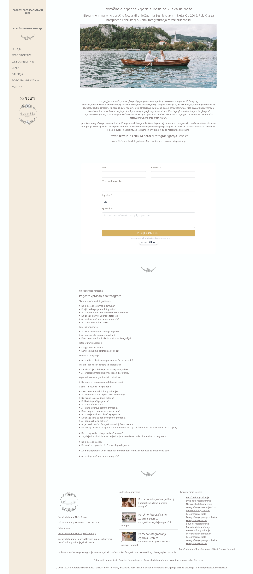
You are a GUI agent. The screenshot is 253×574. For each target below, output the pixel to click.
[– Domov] (28, 115)
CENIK (15, 68)
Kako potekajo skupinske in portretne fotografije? (106, 338)
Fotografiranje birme (196, 520)
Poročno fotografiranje (197, 497)
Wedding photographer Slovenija (186, 559)
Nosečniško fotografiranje (199, 503)
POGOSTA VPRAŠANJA (25, 80)
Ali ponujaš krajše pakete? (94, 420)
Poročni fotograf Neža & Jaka (72, 516)
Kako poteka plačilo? (91, 441)
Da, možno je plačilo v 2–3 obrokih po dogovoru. (106, 445)
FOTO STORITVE (21, 55)
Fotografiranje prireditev (198, 533)
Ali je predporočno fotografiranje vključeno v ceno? (107, 424)
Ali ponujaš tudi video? (92, 404)
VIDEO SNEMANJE (23, 61)
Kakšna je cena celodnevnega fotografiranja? (103, 417)
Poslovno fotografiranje (198, 510)
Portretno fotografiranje (198, 527)
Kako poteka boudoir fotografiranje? (99, 391)
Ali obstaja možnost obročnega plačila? (101, 414)
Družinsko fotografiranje (198, 500)
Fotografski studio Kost (105, 559)
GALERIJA (17, 74)
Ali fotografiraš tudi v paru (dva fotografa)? (103, 394)
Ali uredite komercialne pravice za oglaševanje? (105, 372)
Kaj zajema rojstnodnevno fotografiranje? (102, 381)
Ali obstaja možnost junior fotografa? (100, 318)
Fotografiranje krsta (196, 513)
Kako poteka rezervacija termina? (98, 305)
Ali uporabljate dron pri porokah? (98, 334)
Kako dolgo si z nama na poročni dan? (100, 411)
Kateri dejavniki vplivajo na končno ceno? (102, 433)
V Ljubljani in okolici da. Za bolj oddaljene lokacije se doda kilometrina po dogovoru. (123, 436)
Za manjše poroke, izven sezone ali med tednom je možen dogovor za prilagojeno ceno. (125, 450)
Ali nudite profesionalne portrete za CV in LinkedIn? (107, 360)
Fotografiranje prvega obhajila (201, 517)
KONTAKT (18, 86)
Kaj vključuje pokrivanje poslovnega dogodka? (104, 369)
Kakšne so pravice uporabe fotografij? (100, 315)
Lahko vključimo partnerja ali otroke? (100, 350)
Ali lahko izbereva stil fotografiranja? (99, 407)
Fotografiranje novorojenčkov (201, 507)
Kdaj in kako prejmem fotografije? (98, 309)
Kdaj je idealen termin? (92, 347)
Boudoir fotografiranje (197, 523)
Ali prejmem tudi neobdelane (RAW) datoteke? (104, 312)
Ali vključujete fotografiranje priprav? (100, 331)
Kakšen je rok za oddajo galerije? (97, 397)
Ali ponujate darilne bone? (94, 322)
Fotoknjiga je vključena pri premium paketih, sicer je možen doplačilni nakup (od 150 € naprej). (129, 427)
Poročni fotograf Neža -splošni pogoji (77, 533)
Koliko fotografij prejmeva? (95, 401)
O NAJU (16, 49)
